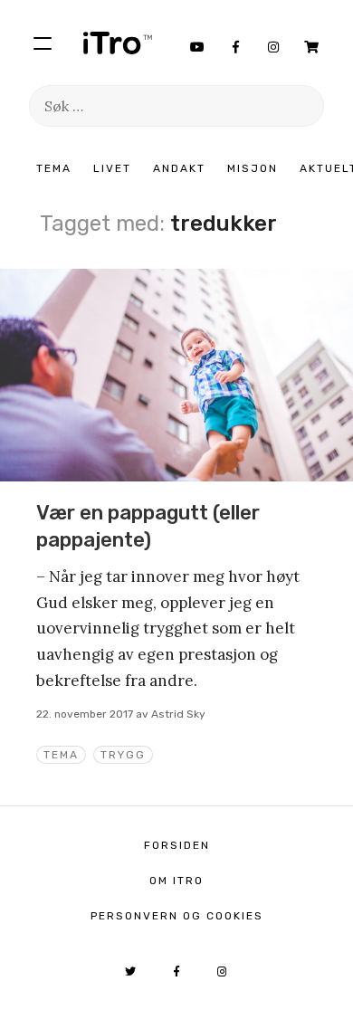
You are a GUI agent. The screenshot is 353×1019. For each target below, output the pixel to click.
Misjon (252, 168)
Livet (112, 168)
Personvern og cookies (177, 915)
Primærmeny (42, 42)
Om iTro (176, 880)
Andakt (179, 168)
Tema (54, 168)
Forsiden (177, 845)
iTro (117, 42)
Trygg (123, 754)
